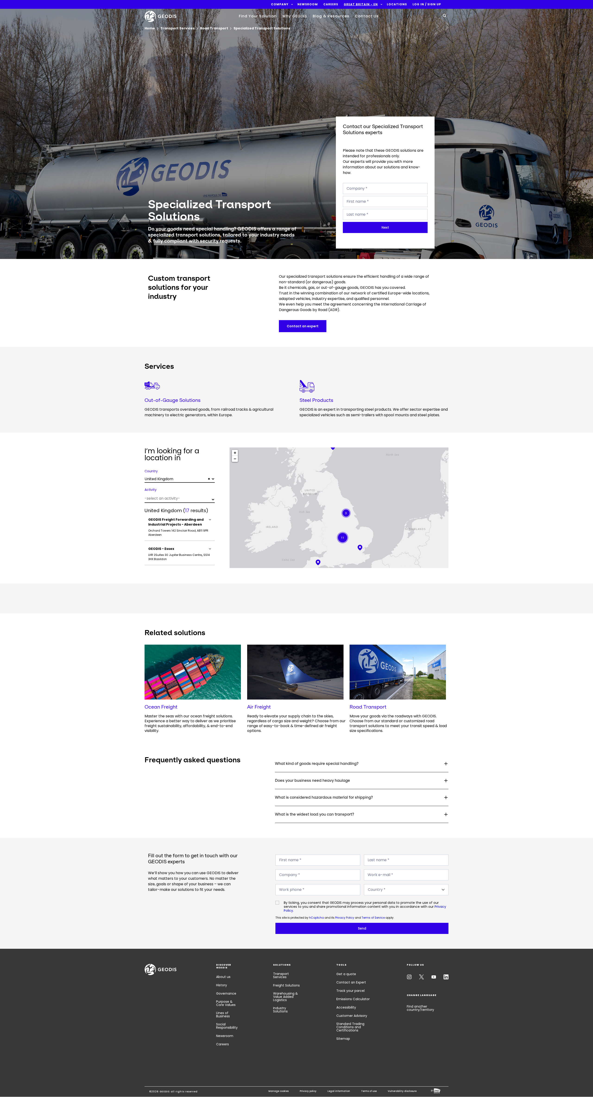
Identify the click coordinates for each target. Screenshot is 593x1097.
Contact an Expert (351, 982)
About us (223, 976)
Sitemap (343, 1038)
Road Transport (368, 706)
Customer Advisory (351, 1015)
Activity (151, 489)
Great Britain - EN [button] (361, 4)
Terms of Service (373, 918)
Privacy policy (308, 1091)
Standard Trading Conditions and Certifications (350, 1027)
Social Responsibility (227, 1026)
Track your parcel (350, 990)
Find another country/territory (420, 1008)
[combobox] (180, 479)
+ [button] (235, 452)
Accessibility (346, 1007)
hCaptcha (316, 918)
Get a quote (346, 974)
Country (151, 471)
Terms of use (369, 1091)
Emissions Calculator (353, 999)
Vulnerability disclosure (402, 1091)
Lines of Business (223, 1014)
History (221, 985)
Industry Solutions (280, 1009)
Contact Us (367, 16)
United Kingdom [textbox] (177, 479)
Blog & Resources (331, 16)
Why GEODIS (294, 16)
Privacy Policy (344, 918)
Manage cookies (278, 1091)
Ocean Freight (161, 706)
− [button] (235, 458)
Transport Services (281, 975)
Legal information (339, 1091)
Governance (226, 993)
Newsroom (224, 1035)
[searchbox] (179, 498)
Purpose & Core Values (226, 1003)
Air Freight (259, 706)
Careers (222, 1044)
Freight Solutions (286, 985)
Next (385, 227)
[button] (279, 4)
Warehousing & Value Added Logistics (285, 997)
